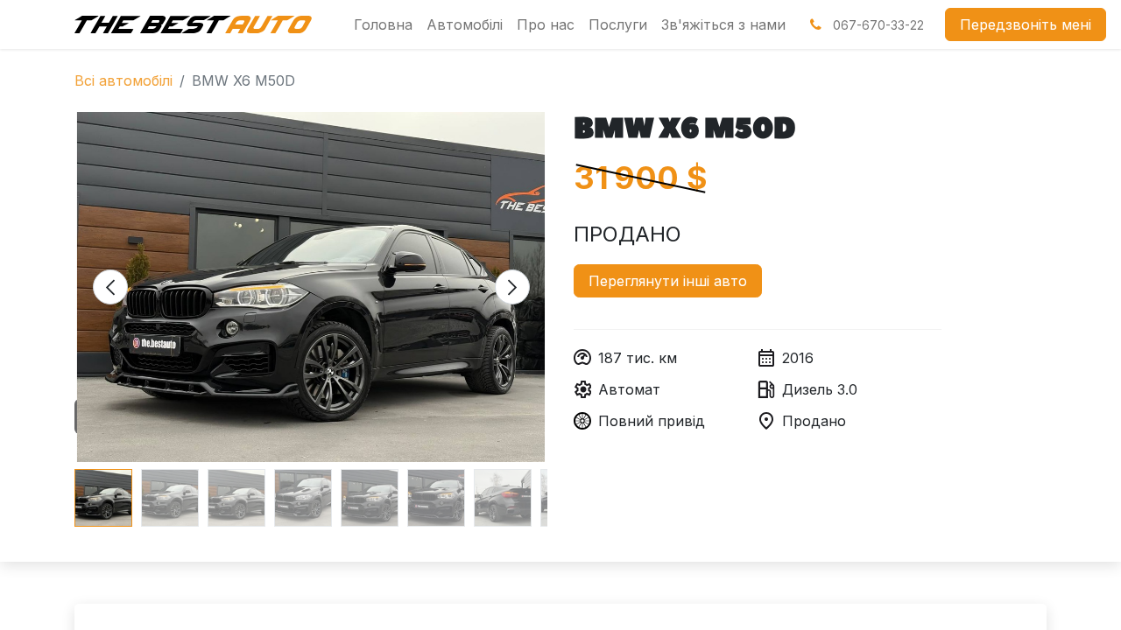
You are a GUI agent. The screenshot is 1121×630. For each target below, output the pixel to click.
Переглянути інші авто (668, 281)
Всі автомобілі (123, 80)
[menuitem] (383, 24)
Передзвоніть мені (1025, 24)
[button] (109, 287)
